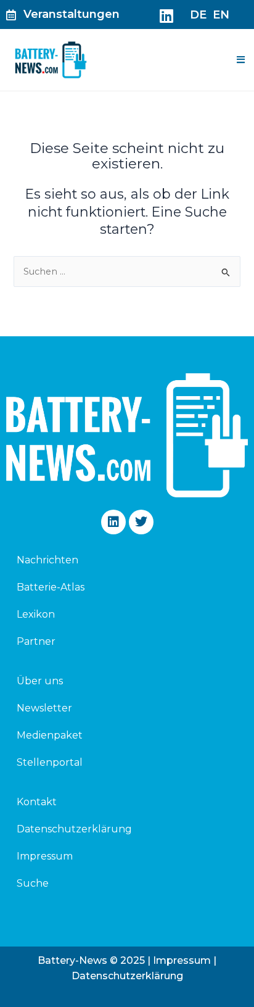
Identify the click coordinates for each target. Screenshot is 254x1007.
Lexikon (36, 614)
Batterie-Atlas (50, 587)
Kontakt (37, 802)
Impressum (45, 856)
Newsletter (44, 708)
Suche (33, 883)
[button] (240, 60)
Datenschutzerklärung (74, 829)
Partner (36, 641)
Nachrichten (47, 560)
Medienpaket (50, 735)
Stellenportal (50, 762)
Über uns (40, 681)
